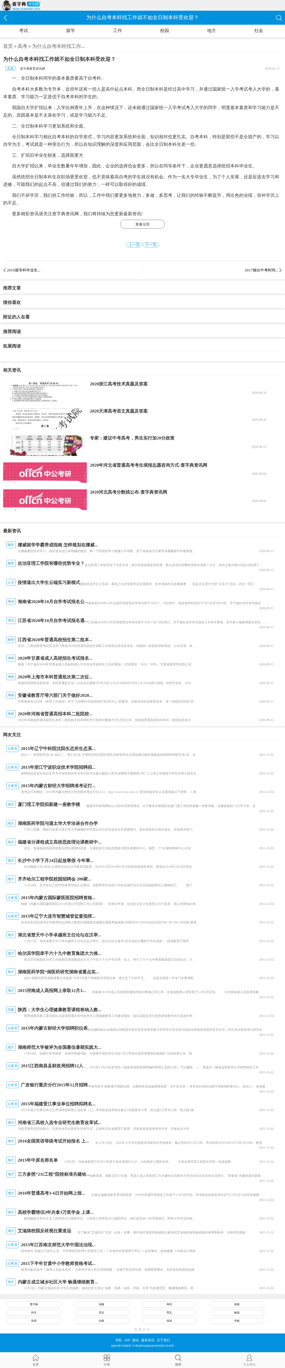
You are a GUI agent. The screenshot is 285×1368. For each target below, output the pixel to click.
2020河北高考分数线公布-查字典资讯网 (128, 492)
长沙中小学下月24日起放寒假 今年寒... (56, 860)
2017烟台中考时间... (261, 270)
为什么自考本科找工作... (58, 46)
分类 (107, 1364)
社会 (258, 30)
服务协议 (148, 1340)
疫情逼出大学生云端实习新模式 (49, 582)
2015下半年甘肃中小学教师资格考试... (58, 1263)
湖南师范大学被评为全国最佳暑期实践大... (59, 1047)
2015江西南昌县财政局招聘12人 (52, 1065)
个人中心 (249, 1364)
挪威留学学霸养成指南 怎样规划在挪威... (58, 544)
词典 (101, 1304)
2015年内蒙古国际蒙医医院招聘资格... (58, 897)
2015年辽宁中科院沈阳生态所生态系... (58, 748)
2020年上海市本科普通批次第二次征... (55, 676)
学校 (237, 1320)
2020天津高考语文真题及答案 (119, 411)
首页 (8, 46)
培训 (169, 1320)
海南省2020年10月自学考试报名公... (53, 601)
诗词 (34, 1320)
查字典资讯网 (65, 213)
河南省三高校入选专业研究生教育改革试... (59, 1122)
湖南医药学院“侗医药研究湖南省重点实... (58, 971)
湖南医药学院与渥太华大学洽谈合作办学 (58, 823)
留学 (70, 30)
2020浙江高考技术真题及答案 (119, 383)
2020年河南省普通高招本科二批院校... (55, 713)
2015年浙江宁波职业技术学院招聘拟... (58, 767)
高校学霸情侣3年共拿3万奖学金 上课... (56, 1212)
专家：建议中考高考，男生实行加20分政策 (132, 437)
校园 (164, 30)
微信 (135, 1340)
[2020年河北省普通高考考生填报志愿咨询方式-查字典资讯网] (45, 472)
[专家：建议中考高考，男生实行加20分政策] (45, 445)
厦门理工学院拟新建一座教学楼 (49, 804)
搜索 (178, 1364)
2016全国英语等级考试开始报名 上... (53, 1140)
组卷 (237, 1304)
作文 (34, 1312)
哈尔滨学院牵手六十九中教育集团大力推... (59, 953)
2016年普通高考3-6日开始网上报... (51, 1193)
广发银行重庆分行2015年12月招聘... (56, 1084)
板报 (237, 1312)
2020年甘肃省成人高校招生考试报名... (55, 658)
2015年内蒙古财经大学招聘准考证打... (58, 785)
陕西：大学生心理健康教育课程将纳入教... (59, 1009)
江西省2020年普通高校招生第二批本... (55, 639)
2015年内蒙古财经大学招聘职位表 (54, 1028)
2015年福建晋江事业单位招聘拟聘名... (58, 1103)
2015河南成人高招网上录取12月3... (52, 990)
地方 (211, 30)
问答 (101, 1320)
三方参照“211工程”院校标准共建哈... (54, 1174)
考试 (23, 30)
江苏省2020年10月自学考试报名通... (53, 620)
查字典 (34, 1304)
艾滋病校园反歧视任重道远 (44, 1230)
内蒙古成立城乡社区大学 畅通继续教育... (58, 1281)
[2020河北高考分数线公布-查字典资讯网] (45, 499)
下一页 (151, 245)
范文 (169, 1312)
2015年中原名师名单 (38, 1160)
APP (127, 1340)
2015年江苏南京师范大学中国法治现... (58, 1244)
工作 (117, 30)
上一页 (134, 245)
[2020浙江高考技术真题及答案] (45, 391)
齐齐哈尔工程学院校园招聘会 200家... (54, 878)
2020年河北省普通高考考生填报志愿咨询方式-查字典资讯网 (148, 465)
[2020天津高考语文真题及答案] (45, 418)
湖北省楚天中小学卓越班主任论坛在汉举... (59, 934)
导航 (118, 1340)
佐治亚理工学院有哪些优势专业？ (51, 563)
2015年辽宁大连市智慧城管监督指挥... (58, 916)
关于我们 (163, 1340)
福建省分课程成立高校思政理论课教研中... (59, 842)
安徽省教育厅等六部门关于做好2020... (55, 695)
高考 (22, 46)
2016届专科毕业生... (23, 270)
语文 (101, 1312)
